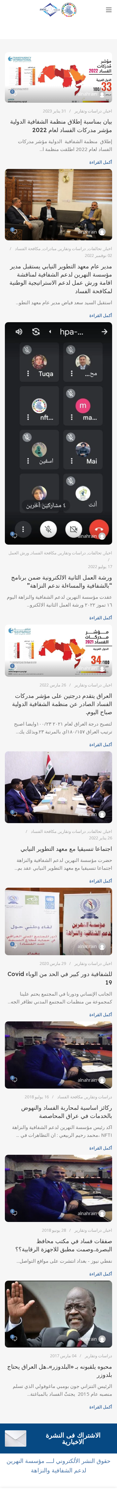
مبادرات (50, 248)
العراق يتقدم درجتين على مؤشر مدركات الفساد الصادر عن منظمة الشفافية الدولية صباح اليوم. (62, 704)
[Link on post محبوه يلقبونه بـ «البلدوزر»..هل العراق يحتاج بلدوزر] (58, 1314)
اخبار (108, 111)
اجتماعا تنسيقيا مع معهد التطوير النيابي (66, 848)
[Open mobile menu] (108, 9)
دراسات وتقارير (88, 111)
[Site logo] (58, 9)
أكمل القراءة (100, 162)
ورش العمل (18, 553)
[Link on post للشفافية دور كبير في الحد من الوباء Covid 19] (58, 921)
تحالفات (95, 248)
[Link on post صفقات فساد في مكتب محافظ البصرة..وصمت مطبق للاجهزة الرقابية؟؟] (58, 1188)
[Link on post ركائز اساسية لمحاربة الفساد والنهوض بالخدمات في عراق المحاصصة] (58, 1055)
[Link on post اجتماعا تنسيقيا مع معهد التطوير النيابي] (58, 787)
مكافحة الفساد (28, 248)
